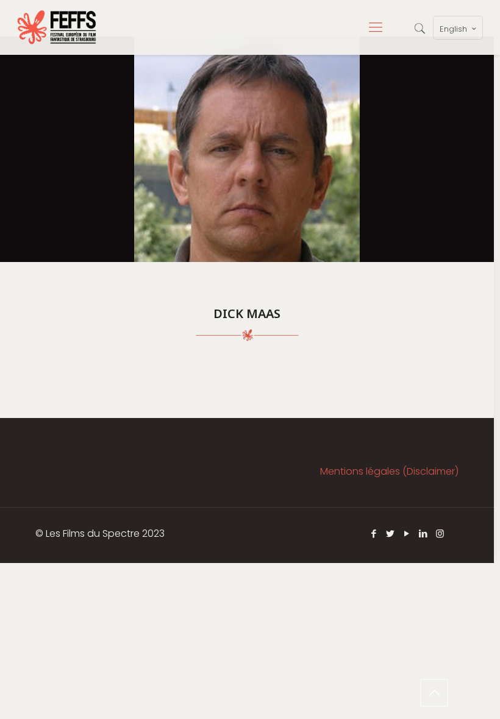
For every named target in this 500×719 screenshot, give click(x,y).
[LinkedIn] (423, 533)
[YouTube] (407, 533)
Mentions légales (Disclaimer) (389, 471)
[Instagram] (440, 533)
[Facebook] (374, 533)
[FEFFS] (56, 27)
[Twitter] (390, 533)
